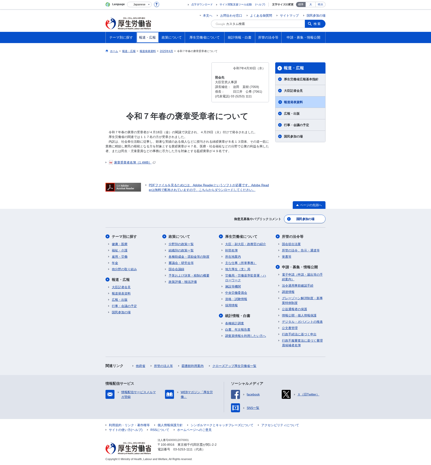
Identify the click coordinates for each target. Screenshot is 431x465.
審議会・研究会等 (181, 263)
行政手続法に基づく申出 (299, 334)
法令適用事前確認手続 (297, 285)
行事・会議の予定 (296, 125)
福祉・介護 (120, 250)
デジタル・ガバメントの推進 (302, 321)
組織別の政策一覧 (181, 250)
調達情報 (288, 292)
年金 (115, 263)
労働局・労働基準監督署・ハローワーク (245, 278)
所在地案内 (233, 256)
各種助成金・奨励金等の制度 (189, 256)
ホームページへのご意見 (194, 430)
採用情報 (231, 305)
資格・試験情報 (236, 299)
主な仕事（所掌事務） (241, 263)
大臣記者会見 (293, 90)
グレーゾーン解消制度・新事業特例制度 (302, 300)
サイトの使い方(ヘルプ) (126, 430)
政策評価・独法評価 (183, 282)
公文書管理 (290, 328)
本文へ (207, 15)
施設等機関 (233, 286)
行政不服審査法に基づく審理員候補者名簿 (302, 343)
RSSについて (159, 430)
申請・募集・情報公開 (300, 267)
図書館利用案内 (193, 366)
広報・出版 (292, 113)
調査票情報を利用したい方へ (245, 336)
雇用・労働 (120, 256)
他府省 (140, 366)
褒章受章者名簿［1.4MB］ (133, 162)
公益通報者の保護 (294, 309)
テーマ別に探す (124, 236)
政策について (179, 236)
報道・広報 (294, 68)
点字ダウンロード (202, 4)
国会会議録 (176, 269)
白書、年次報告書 (237, 329)
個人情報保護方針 (170, 425)
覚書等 (286, 256)
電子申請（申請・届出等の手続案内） (302, 277)
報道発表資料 (293, 102)
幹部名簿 (231, 250)
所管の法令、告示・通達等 (301, 250)
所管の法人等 (163, 366)
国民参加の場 (316, 15)
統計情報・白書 (237, 316)
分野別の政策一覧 (181, 244)
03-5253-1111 (183, 449)
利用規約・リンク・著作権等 (129, 425)
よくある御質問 (261, 15)
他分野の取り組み (124, 269)
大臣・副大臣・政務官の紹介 (245, 244)
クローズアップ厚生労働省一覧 (234, 366)
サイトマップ (289, 15)
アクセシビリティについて (280, 425)
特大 (320, 4)
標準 (300, 4)
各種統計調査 (234, 323)
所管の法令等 (292, 236)
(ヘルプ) (260, 4)
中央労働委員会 (236, 293)
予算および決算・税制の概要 (189, 275)
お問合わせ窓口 (231, 15)
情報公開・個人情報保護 (299, 315)
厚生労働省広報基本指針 (301, 79)
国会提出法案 (291, 244)
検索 (317, 24)
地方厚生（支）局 (237, 269)
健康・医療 (120, 244)
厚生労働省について (241, 236)
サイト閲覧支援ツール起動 (236, 4)
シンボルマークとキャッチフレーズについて (222, 425)
